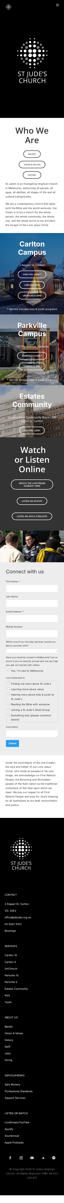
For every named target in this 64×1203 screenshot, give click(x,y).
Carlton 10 (11, 955)
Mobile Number (14, 626)
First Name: (13, 581)
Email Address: (15, 611)
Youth (8, 1002)
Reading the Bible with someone (30, 704)
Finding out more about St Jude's (31, 683)
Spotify (9, 1129)
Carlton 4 (10, 962)
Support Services (15, 1097)
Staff (8, 1046)
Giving (8, 1060)
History (9, 1040)
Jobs (8, 1053)
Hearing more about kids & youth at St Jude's (32, 696)
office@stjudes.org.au (18, 917)
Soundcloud (12, 1135)
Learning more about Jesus (27, 689)
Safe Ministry (12, 1084)
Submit (12, 743)
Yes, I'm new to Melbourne (27, 670)
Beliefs (9, 1026)
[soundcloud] (43, 1158)
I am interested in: (15, 677)
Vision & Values (14, 1033)
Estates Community (16, 988)
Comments (12, 727)
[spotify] (53, 1158)
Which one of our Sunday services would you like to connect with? (31, 643)
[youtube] (32, 1158)
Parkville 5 (11, 982)
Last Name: (12, 596)
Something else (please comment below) (31, 717)
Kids (7, 995)
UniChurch (11, 968)
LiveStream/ (12, 1122)
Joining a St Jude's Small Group (30, 709)
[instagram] (21, 1158)
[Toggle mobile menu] (57, 5)
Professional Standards (18, 1091)
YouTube (24, 1122)
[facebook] (10, 1158)
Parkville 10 (11, 975)
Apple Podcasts (14, 1142)
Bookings (10, 930)
